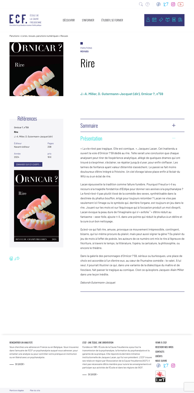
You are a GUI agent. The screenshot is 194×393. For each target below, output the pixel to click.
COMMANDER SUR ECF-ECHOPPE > (28, 164)
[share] (17, 258)
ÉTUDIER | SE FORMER (112, 20)
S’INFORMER (88, 20)
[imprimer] (11, 258)
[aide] (147, 4)
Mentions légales (17, 390)
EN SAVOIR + (20, 364)
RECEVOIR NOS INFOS (164, 347)
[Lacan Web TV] (180, 4)
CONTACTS (159, 351)
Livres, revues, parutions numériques (40, 35)
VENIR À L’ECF (161, 342)
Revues (64, 35)
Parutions (14, 35)
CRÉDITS (158, 356)
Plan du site (35, 390)
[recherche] (141, 4)
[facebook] (158, 4)
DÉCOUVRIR (69, 20)
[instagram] (173, 4)
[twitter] (166, 4)
